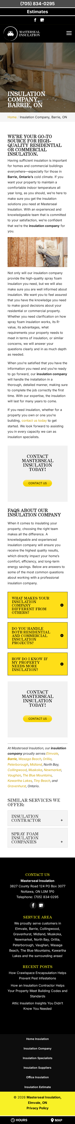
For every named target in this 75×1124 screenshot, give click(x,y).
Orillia (47, 759)
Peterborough (18, 764)
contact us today (34, 420)
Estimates (37, 11)
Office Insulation (37, 1077)
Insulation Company (37, 1048)
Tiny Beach (42, 781)
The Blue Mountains (37, 775)
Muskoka (35, 770)
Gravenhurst (17, 786)
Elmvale (52, 753)
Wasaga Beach (29, 759)
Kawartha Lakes (20, 781)
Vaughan (14, 775)
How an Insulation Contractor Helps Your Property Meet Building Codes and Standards (37, 990)
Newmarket (52, 770)
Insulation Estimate (37, 1087)
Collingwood (17, 770)
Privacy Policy (38, 1108)
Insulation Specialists (37, 1058)
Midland (36, 764)
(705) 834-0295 (37, 3)
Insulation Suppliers (37, 1067)
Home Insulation (37, 1039)
